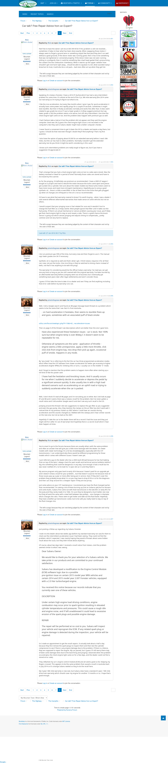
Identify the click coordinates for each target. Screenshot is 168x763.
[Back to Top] (163, 718)
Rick (27, 40)
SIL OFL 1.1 (44, 724)
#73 (112, 162)
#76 (112, 436)
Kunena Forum (71, 710)
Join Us (53, 3)
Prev (28, 33)
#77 (112, 519)
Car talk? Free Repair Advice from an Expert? (76, 43)
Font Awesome (23, 724)
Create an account (56, 80)
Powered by (61, 710)
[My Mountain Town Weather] (128, 38)
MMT (43, 3)
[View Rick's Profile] (27, 46)
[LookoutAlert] (128, 90)
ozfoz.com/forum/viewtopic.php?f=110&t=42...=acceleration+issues (64, 323)
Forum (90, 3)
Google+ (3, 762)
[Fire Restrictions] (128, 56)
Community (105, 3)
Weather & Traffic (71, 3)
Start (22, 33)
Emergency (123, 3)
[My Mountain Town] (28, 3)
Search (50, 14)
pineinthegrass (27, 86)
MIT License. (66, 721)
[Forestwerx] (128, 107)
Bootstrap (22, 721)
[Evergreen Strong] (128, 21)
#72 (112, 85)
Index (24, 14)
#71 (112, 39)
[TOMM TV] (128, 73)
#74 (112, 244)
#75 (112, 296)
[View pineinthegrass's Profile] (27, 91)
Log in (45, 80)
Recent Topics (37, 14)
